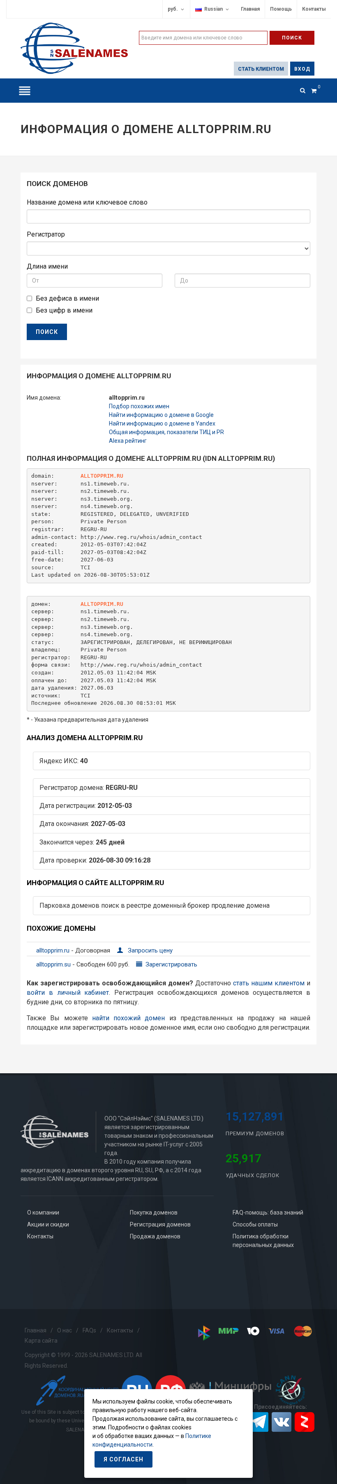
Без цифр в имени (64, 310)
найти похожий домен (128, 1018)
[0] (313, 89)
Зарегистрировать (170, 964)
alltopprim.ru (53, 950)
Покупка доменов (154, 1212)
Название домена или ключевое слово (87, 202)
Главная (250, 9)
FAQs (89, 1330)
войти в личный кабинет (68, 992)
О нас (64, 1330)
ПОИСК (47, 332)
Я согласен (123, 1459)
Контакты (314, 9)
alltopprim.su (54, 964)
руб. (173, 9)
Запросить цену (149, 950)
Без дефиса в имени (67, 298)
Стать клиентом (261, 69)
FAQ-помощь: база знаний (268, 1212)
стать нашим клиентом (269, 983)
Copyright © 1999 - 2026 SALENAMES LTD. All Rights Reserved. (83, 1360)
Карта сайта (41, 1340)
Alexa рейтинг (128, 440)
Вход (302, 69)
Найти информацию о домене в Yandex (162, 423)
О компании (43, 1212)
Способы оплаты (255, 1224)
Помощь (281, 9)
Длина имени (47, 266)
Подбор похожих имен (139, 406)
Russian (212, 9)
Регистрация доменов (160, 1224)
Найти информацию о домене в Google (161, 415)
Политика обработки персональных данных (263, 1240)
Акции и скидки (48, 1224)
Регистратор (46, 234)
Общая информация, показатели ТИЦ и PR (166, 432)
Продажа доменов (155, 1236)
